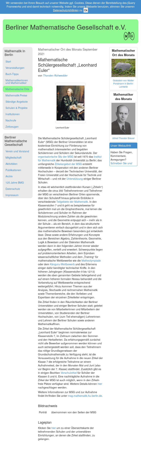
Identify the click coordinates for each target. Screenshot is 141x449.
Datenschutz (13, 189)
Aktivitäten (11, 164)
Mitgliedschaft (13, 157)
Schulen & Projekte (17, 108)
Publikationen (13, 170)
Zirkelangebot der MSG (68, 164)
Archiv (9, 176)
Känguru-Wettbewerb (62, 264)
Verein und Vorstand (17, 151)
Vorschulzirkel (69, 373)
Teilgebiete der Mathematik (72, 201)
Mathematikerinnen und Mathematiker (17, 81)
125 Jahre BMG (15, 182)
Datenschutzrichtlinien (66, 10)
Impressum (12, 195)
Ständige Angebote (17, 101)
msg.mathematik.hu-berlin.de (85, 395)
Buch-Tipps (12, 74)
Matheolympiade (91, 260)
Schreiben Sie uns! (121, 163)
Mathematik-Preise (16, 95)
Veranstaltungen (15, 68)
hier (100, 384)
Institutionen (13, 114)
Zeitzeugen (12, 126)
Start (8, 61)
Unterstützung (74, 178)
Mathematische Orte (17, 89)
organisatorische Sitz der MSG (55, 156)
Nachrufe (11, 120)
